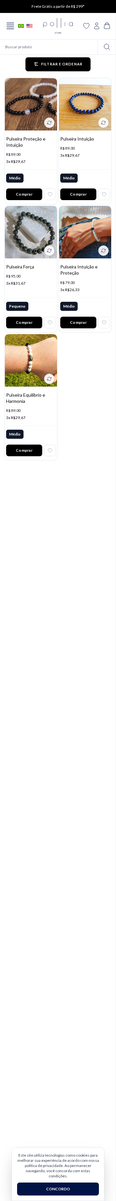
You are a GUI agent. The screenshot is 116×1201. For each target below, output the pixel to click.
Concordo (58, 1188)
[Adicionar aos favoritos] (50, 194)
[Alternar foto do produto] (49, 123)
